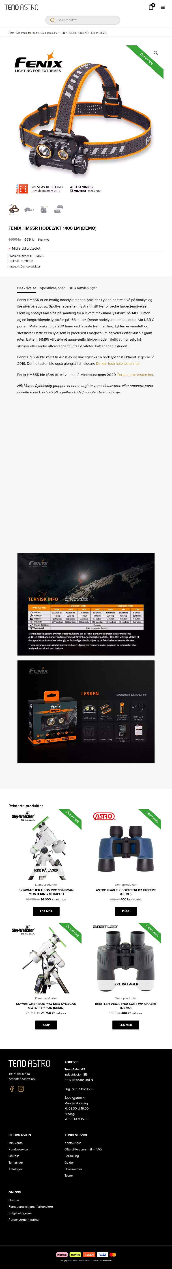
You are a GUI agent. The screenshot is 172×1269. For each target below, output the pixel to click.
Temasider (16, 1163)
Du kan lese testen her (135, 375)
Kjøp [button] (125, 911)
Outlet (36, 33)
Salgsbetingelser (20, 1213)
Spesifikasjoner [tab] (52, 288)
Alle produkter (23, 33)
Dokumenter (73, 1169)
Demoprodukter (49, 33)
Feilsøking (71, 1156)
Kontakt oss (72, 1143)
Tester (68, 1176)
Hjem (11, 33)
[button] (156, 53)
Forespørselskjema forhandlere (31, 1207)
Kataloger (15, 1169)
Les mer (46, 911)
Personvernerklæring (24, 1220)
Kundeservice (18, 1149)
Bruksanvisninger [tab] (83, 288)
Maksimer (107, 1260)
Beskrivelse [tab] (26, 288)
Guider (69, 1163)
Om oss (14, 1156)
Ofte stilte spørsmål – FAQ (83, 1149)
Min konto (16, 1143)
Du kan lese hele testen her (118, 363)
